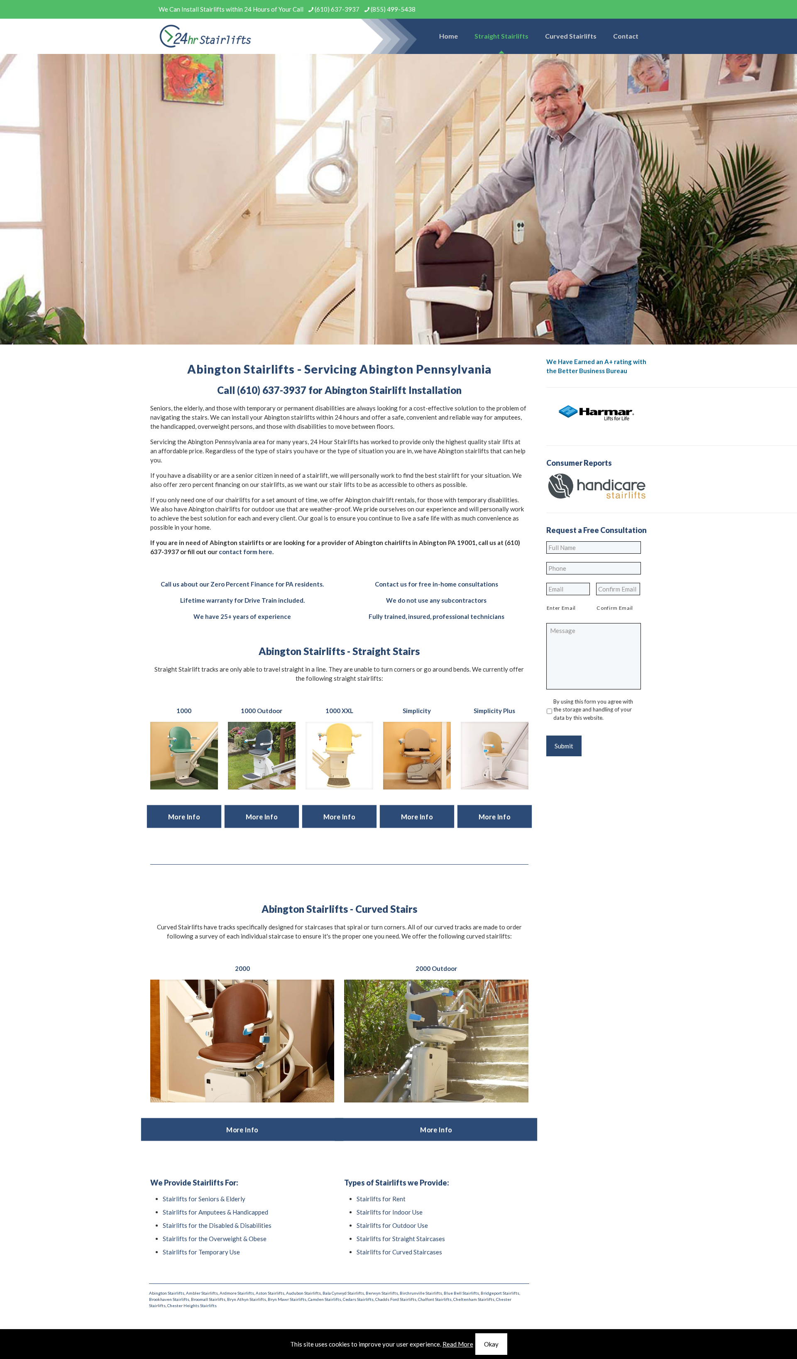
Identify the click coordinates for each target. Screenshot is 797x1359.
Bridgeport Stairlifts (500, 1293)
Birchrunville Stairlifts (421, 1293)
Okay (491, 1344)
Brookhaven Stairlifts (169, 1299)
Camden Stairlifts (324, 1299)
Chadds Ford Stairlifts (395, 1299)
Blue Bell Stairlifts (461, 1293)
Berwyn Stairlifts (382, 1293)
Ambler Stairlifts (202, 1293)
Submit (564, 746)
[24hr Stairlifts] (205, 36)
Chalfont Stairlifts (435, 1299)
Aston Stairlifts (270, 1293)
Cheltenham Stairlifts (473, 1299)
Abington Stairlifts (166, 1293)
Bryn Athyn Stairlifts (246, 1299)
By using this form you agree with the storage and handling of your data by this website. (593, 709)
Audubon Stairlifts (303, 1293)
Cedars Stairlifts (358, 1299)
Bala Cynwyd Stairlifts (343, 1293)
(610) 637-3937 (337, 9)
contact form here (245, 551)
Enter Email (561, 608)
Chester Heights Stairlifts (192, 1305)
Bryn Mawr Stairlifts (287, 1299)
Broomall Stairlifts (208, 1299)
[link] (184, 755)
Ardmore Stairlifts (237, 1293)
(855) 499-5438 (393, 9)
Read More (458, 1344)
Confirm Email (615, 608)
